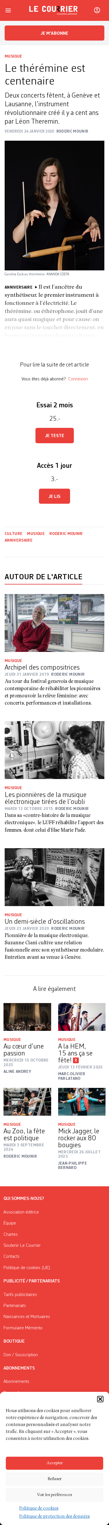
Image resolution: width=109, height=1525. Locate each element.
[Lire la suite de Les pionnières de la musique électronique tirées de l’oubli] (54, 750)
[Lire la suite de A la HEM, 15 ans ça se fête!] (82, 1017)
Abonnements (16, 1381)
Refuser (55, 1479)
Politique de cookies (38, 1508)
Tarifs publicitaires (20, 1295)
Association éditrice (21, 1212)
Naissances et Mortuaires (26, 1317)
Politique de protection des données (54, 1517)
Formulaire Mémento (22, 1328)
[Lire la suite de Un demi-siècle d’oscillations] (54, 877)
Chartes (10, 1234)
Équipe (9, 1223)
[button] (100, 1399)
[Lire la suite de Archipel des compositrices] (54, 623)
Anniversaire (19, 540)
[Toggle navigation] (8, 10)
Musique (13, 56)
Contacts (11, 1256)
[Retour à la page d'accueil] (53, 10)
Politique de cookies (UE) (26, 1268)
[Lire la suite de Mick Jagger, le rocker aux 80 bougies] (82, 1101)
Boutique (14, 1341)
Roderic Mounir (66, 534)
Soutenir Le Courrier (22, 1245)
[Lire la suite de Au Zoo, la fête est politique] (27, 1101)
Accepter (55, 1463)
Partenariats (14, 1306)
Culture (13, 534)
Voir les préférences (54, 1495)
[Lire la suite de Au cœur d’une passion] (27, 1017)
